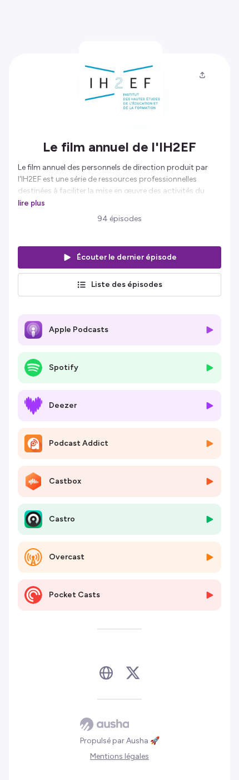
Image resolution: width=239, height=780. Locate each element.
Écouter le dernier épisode (127, 257)
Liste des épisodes (126, 284)
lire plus (31, 202)
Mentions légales (119, 756)
